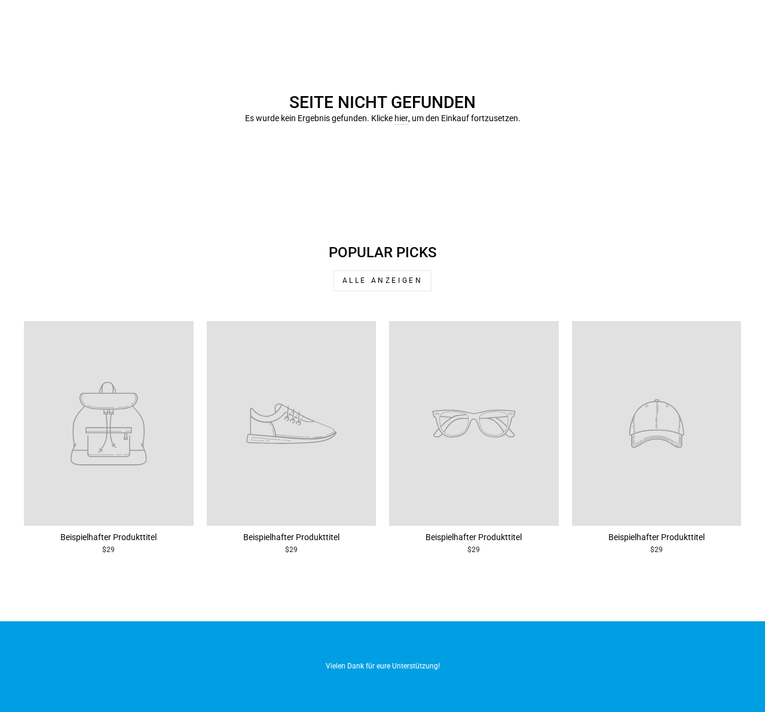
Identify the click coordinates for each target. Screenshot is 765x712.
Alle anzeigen (382, 280)
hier (401, 118)
